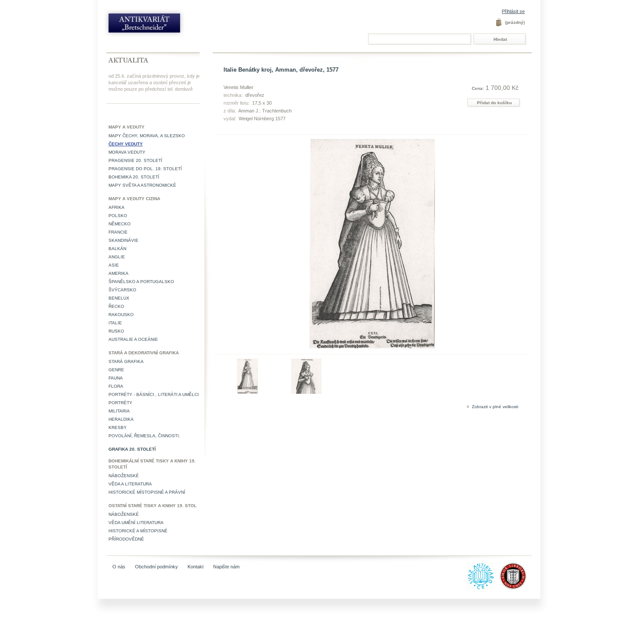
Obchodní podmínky (156, 566)
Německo (120, 223)
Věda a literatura (130, 484)
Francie (118, 232)
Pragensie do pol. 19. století (145, 168)
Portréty (120, 402)
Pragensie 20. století (135, 160)
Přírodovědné (126, 539)
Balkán (117, 248)
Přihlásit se (513, 11)
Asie (114, 265)
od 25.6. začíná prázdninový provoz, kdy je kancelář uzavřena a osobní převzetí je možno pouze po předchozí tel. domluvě (154, 82)
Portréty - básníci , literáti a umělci (154, 394)
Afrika (117, 207)
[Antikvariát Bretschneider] (163, 25)
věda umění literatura (136, 522)
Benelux (119, 298)
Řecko (116, 306)
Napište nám (226, 566)
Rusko (116, 331)
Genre (116, 369)
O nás (118, 566)
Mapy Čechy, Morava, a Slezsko (147, 135)
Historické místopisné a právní (147, 492)
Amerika (118, 273)
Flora (116, 386)
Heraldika (121, 419)
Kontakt (195, 566)
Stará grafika (126, 361)
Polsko (118, 215)
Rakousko (121, 314)
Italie (115, 322)
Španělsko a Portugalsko (141, 281)
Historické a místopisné (138, 530)
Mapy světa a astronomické (142, 185)
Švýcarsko (122, 289)
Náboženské (124, 475)
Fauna (116, 378)
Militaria (119, 411)
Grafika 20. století (132, 449)
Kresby (118, 427)
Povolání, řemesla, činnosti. (144, 435)
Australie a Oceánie (133, 339)
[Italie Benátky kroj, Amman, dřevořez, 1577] (247, 392)
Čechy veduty (126, 144)
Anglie (117, 256)
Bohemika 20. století (134, 177)
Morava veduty (127, 152)
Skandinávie (123, 240)
